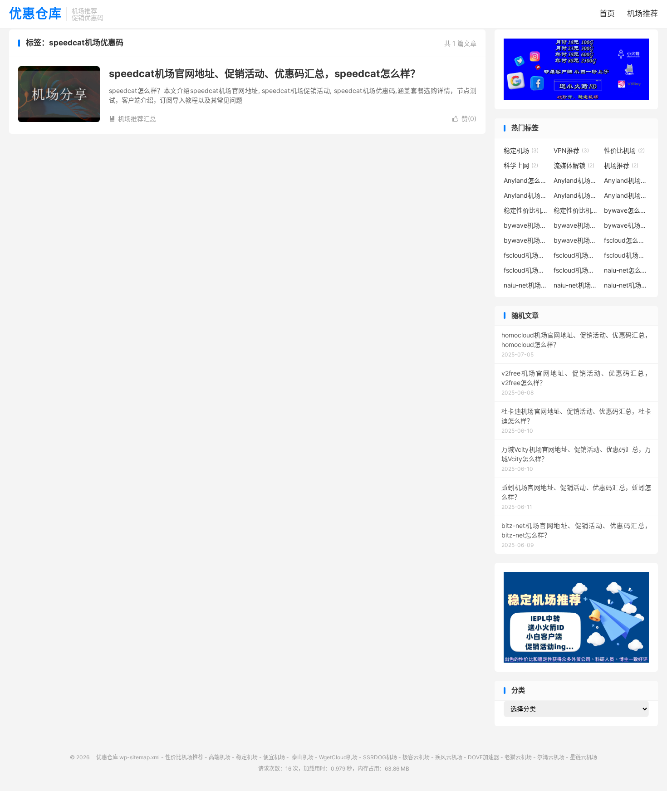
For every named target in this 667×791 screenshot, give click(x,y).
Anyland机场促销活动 (626, 180)
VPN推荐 (571, 150)
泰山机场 (302, 757)
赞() (464, 118)
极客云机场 (416, 757)
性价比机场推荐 (184, 757)
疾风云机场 (448, 757)
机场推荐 (642, 13)
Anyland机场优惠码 (526, 195)
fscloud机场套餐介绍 (526, 270)
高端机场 (220, 757)
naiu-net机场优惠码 (626, 285)
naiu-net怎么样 (626, 270)
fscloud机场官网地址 (526, 255)
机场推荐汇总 (132, 118)
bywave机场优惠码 (626, 225)
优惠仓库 (35, 14)
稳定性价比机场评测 (576, 210)
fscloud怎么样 (626, 240)
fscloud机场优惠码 (626, 255)
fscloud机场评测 (576, 270)
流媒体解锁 (574, 165)
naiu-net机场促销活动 (576, 285)
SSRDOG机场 (380, 757)
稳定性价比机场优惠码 (526, 210)
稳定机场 (521, 150)
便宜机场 (274, 757)
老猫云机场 (518, 757)
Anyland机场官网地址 (576, 180)
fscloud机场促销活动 (576, 255)
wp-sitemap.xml (139, 757)
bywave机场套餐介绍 (526, 240)
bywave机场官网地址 (526, 225)
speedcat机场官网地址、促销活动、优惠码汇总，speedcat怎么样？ (264, 73)
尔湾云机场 (550, 757)
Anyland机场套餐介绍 (576, 195)
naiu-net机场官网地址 (526, 285)
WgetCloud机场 (338, 757)
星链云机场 (583, 757)
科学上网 (521, 165)
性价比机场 (624, 150)
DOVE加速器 (483, 757)
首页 (607, 13)
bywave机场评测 (576, 240)
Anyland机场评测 (626, 195)
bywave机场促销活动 (576, 225)
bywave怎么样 (626, 210)
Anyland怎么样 (526, 180)
